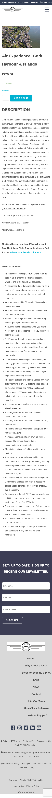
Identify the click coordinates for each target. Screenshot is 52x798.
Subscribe (12, 620)
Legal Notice (18, 786)
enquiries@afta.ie (11, 2)
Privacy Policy (32, 786)
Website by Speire (26, 792)
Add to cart (21, 98)
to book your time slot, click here (25, 252)
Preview (5, 90)
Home (30, 658)
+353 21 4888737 (30, 2)
